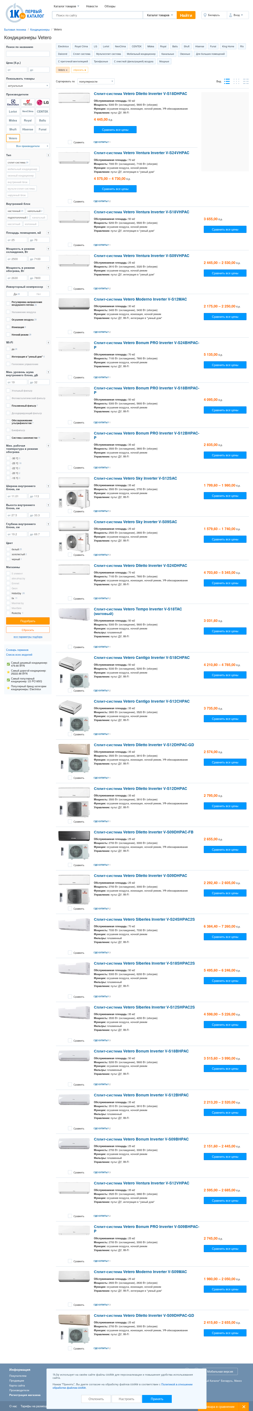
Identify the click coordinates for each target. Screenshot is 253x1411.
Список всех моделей (19, 654)
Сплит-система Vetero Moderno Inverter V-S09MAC (140, 1271)
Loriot (106, 46)
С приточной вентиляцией (73, 61)
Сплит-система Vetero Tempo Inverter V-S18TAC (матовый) (138, 611)
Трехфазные (101, 61)
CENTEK (137, 46)
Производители (19, 1390)
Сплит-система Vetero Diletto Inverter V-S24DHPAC (140, 565)
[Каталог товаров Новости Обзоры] (160, 15)
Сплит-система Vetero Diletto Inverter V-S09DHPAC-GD (144, 1315)
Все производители (28, 146)
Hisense (199, 46)
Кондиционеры (40, 29)
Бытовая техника (15, 29)
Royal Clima (81, 46)
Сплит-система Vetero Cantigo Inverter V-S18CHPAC (142, 657)
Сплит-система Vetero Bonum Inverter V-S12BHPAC (141, 1095)
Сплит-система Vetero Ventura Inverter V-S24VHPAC (141, 152)
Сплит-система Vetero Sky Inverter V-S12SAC (135, 478)
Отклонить (96, 1399)
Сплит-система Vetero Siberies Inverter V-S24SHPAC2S (144, 919)
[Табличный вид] (236, 81)
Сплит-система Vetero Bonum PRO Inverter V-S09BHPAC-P (146, 1229)
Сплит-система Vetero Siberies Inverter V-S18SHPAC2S (144, 963)
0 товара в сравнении (218, 1406)
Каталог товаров (66, 6)
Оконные (185, 53)
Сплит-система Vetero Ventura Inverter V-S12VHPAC (141, 1183)
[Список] (246, 81)
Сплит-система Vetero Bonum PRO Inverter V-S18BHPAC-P (146, 390)
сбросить (78, 69)
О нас (13, 1406)
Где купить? (101, 141)
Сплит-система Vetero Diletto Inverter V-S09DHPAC (140, 875)
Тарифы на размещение (37, 1406)
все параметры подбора (28, 636)
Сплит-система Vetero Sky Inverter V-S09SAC (135, 521)
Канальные (167, 53)
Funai (213, 46)
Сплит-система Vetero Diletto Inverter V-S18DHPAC (140, 93)
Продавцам (16, 1380)
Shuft (186, 46)
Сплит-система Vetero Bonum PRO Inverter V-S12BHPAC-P (146, 435)
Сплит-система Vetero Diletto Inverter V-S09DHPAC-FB (144, 832)
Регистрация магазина (25, 1395)
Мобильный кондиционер (141, 53)
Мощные (164, 61)
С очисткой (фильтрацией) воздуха (133, 61)
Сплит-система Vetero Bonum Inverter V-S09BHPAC (141, 1139)
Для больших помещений (210, 53)
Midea (150, 46)
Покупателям (17, 1376)
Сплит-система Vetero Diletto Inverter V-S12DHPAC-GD (144, 744)
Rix (242, 46)
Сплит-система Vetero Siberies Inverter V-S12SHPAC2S (144, 1007)
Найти (186, 15)
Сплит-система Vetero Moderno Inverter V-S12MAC (140, 299)
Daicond (62, 53)
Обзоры (110, 6)
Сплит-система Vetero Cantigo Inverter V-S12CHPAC (142, 701)
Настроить (126, 1399)
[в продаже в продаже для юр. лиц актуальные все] (28, 85)
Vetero (61, 69)
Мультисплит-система (108, 53)
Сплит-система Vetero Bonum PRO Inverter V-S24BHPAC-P (146, 345)
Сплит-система (81, 53)
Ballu (175, 46)
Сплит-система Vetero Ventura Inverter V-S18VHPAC (141, 211)
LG (95, 46)
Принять (157, 1399)
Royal (163, 46)
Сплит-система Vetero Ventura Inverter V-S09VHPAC (141, 255)
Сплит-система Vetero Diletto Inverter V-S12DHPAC (140, 788)
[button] (238, 15)
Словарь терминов (17, 650)
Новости (92, 6)
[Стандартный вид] (227, 81)
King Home (228, 46)
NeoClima (120, 46)
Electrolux (63, 46)
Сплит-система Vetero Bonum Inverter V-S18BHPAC (141, 1051)
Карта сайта (17, 1385)
